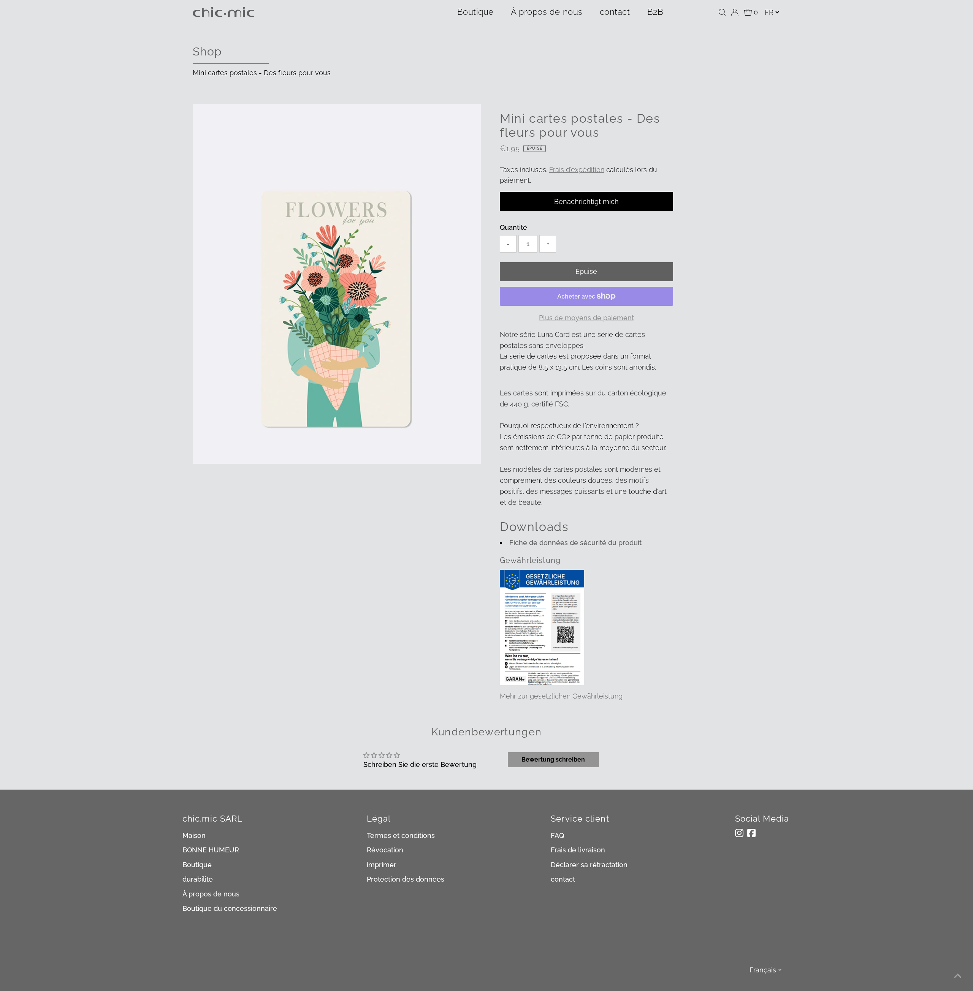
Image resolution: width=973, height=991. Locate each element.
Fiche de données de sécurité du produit (575, 543)
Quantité (513, 227)
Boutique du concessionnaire (229, 908)
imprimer (381, 865)
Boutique (475, 12)
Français (763, 970)
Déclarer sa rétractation (589, 865)
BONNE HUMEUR (210, 850)
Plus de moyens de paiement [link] (586, 318)
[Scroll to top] (957, 975)
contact (615, 12)
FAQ (557, 835)
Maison (194, 835)
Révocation (385, 850)
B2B (655, 12)
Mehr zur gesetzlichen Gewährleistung (561, 696)
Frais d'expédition (576, 170)
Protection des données (405, 879)
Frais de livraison (578, 850)
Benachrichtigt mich (586, 201)
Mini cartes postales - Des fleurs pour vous (262, 73)
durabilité (197, 879)
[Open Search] (722, 12)
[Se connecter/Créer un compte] (734, 12)
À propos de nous (547, 12)
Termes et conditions (401, 835)
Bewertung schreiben (553, 759)
